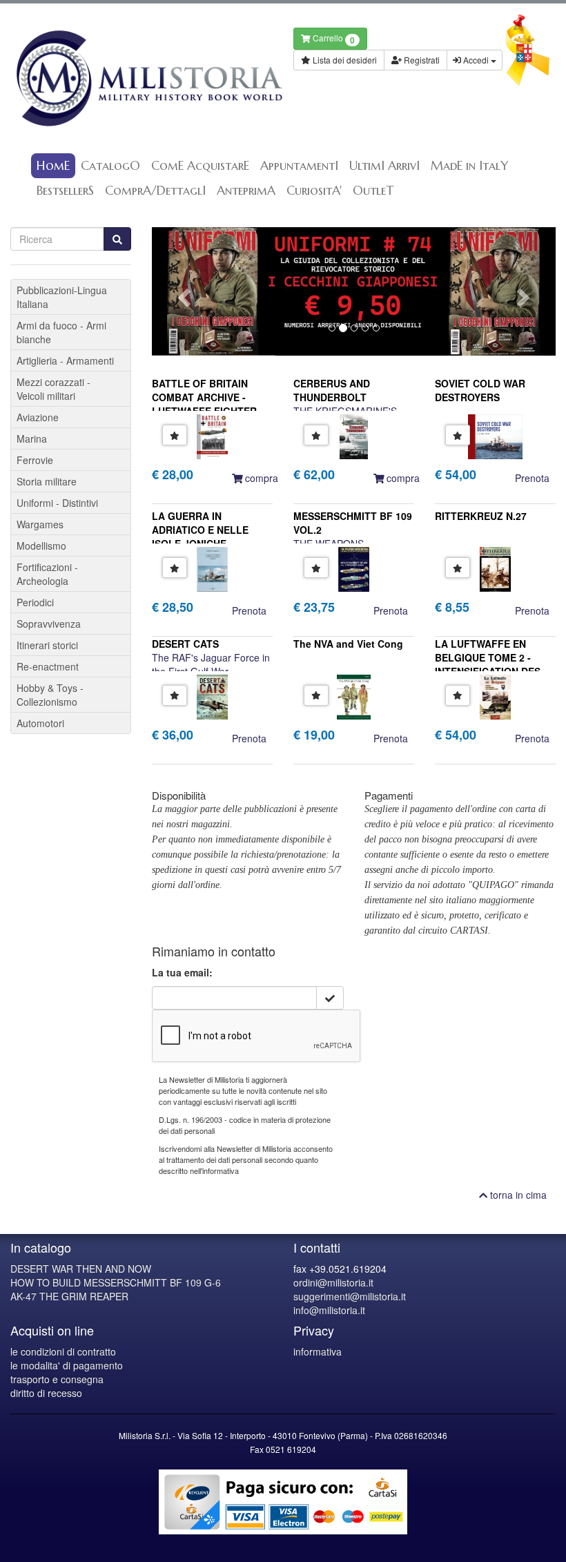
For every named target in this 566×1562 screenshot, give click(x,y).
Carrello (333, 39)
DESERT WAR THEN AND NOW (80, 1268)
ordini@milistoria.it (333, 1282)
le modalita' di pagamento (66, 1365)
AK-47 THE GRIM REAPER (69, 1296)
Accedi (476, 60)
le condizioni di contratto (63, 1351)
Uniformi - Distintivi (57, 503)
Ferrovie (35, 460)
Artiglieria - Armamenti (65, 360)
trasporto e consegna (57, 1379)
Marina (32, 438)
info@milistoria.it (329, 1310)
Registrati (421, 60)
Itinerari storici (47, 645)
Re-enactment (48, 666)
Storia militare (47, 481)
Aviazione (38, 417)
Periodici (35, 602)
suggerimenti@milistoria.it (349, 1296)
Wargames (40, 524)
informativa (317, 1351)
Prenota (532, 478)
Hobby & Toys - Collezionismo (50, 694)
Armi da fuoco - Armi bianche (61, 332)
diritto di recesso (46, 1393)
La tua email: (182, 972)
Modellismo (41, 545)
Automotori (40, 723)
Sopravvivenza (49, 623)
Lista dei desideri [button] (344, 60)
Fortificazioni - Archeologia (47, 574)
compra (260, 478)
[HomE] (141, 78)
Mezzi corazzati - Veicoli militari (53, 389)
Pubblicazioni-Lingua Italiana (62, 297)
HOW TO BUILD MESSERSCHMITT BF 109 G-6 (115, 1282)
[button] (182, 291)
